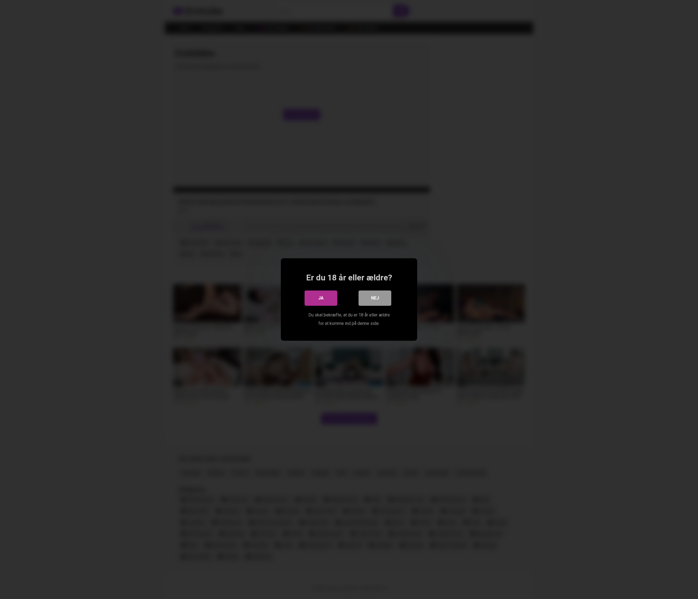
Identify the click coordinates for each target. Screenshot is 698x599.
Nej (375, 298)
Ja (321, 298)
